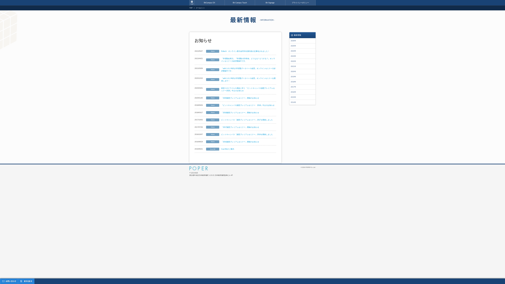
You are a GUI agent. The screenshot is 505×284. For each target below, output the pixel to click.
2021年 (293, 66)
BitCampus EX (209, 3)
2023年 (293, 56)
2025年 (293, 46)
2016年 (293, 92)
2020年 (293, 71)
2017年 (293, 87)
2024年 (293, 51)
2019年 (293, 77)
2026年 (293, 41)
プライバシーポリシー (300, 3)
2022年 (293, 61)
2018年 (293, 82)
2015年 (293, 97)
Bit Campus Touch (240, 3)
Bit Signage (270, 3)
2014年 (293, 102)
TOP (191, 4)
